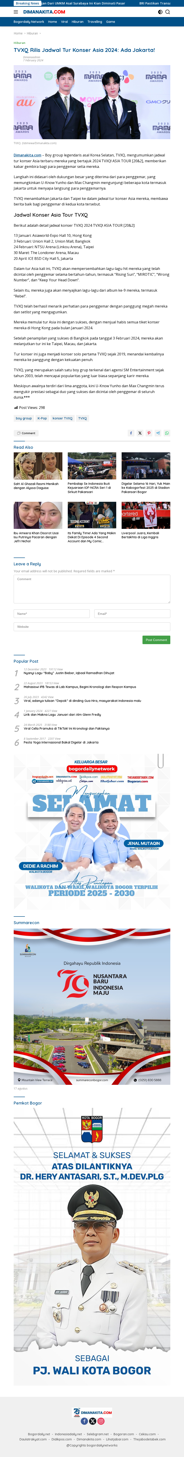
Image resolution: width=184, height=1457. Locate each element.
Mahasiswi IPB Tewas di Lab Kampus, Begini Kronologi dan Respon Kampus (80, 687)
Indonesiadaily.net (68, 1434)
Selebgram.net (98, 1434)
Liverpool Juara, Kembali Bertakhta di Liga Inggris (140, 535)
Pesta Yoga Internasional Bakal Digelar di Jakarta (61, 742)
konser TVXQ (62, 418)
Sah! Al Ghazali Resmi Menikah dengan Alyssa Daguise (36, 486)
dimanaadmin (31, 57)
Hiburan (19, 43)
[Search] (167, 12)
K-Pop (42, 418)
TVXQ (82, 418)
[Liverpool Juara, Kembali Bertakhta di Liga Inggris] (146, 515)
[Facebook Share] (131, 433)
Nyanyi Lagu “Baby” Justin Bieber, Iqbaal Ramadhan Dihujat (69, 673)
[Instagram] (101, 1421)
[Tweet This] (140, 433)
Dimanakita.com (27, 155)
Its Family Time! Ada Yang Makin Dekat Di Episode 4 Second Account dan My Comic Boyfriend (92, 537)
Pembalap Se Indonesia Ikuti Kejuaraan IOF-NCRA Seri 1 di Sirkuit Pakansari (89, 488)
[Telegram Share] (158, 433)
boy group (24, 418)
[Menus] (17, 12)
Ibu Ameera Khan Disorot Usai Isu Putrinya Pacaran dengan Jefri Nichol (36, 537)
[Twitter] (92, 1421)
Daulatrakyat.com (33, 1439)
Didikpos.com (62, 1439)
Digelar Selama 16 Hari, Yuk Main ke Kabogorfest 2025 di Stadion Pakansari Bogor (146, 488)
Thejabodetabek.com (149, 1439)
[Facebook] (84, 1421)
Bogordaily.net (39, 1434)
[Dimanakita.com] (44, 12)
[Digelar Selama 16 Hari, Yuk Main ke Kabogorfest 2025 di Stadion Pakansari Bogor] (146, 465)
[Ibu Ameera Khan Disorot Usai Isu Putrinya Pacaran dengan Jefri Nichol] (38, 515)
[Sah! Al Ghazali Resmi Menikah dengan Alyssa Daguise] (38, 466)
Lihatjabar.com (117, 1439)
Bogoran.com (124, 1434)
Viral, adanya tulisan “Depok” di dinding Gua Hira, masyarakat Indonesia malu (82, 701)
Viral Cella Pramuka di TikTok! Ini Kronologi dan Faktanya (67, 728)
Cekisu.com (147, 1434)
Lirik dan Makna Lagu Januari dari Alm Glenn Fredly (62, 715)
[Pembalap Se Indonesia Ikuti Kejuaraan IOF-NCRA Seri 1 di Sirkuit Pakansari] (92, 465)
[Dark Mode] (160, 12)
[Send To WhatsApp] (167, 433)
